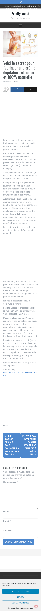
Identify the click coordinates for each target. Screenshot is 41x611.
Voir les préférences (20, 603)
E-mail (7, 521)
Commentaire (10, 482)
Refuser (20, 597)
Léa (16, 82)
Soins (6, 425)
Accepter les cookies (20, 591)
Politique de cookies (13, 608)
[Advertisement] (20, 116)
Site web (7, 530)
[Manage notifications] (36, 606)
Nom (6, 511)
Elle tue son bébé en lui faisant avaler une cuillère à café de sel (29, 445)
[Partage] (17, 89)
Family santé (21, 13)
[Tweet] (31, 89)
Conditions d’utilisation (26, 608)
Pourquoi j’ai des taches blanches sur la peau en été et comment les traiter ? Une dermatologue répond (22, 7)
